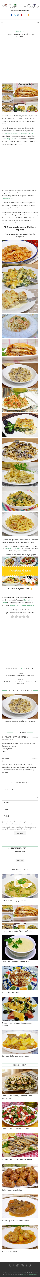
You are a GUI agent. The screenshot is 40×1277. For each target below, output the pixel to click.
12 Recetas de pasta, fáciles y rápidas (17, 931)
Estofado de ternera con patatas (15, 1056)
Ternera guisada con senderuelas (16, 1221)
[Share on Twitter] (26, 669)
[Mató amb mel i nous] (20, 978)
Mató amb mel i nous (11, 992)
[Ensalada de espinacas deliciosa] (20, 1114)
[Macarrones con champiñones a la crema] (20, 706)
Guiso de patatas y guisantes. (14, 901)
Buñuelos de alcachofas (12, 1190)
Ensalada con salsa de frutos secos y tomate (17, 1024)
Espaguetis (15, 133)
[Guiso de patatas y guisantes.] (20, 886)
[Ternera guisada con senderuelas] (20, 1206)
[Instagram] (18, 15)
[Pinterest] (21, 15)
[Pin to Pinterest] (28, 669)
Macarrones (6, 133)
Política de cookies (32, 1274)
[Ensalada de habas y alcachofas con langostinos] (20, 1081)
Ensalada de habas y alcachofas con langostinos (17, 1097)
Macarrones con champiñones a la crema (20, 721)
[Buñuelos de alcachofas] (20, 1176)
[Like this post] (22, 669)
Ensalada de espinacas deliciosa (15, 1129)
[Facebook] (11, 15)
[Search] (38, 22)
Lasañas (30, 133)
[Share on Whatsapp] (30, 669)
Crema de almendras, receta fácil (16, 962)
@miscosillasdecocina (17, 605)
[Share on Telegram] (32, 669)
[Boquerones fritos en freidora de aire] (20, 1145)
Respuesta (35, 737)
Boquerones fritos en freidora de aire (17, 1159)
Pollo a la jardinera (9, 1251)
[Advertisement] (20, 60)
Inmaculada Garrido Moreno (15, 737)
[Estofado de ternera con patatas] (20, 1042)
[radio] (12, 617)
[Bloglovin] (25, 15)
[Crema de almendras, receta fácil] (20, 947)
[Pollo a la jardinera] (20, 1237)
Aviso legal (24, 1274)
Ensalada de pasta (8, 198)
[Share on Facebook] (24, 669)
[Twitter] (15, 15)
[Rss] (28, 15)
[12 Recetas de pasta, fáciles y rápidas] (20, 917)
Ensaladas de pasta (13, 548)
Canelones (23, 133)
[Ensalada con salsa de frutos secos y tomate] (20, 1009)
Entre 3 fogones (7, 139)
